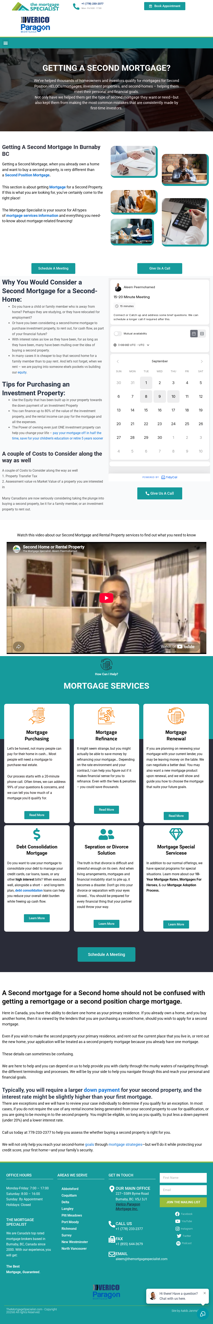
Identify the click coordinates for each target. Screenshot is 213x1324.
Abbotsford (70, 1189)
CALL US (124, 1223)
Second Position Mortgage (27, 175)
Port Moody (70, 1222)
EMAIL (122, 1253)
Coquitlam (69, 1195)
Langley (67, 1209)
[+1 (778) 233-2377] (76, 6)
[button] (5, 42)
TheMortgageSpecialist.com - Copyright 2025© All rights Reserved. (31, 1311)
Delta (65, 1202)
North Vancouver (74, 1249)
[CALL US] (112, 1224)
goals (89, 1144)
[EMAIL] (112, 1254)
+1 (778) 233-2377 (92, 3)
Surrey (67, 1235)
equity (22, 372)
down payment (102, 1090)
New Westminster (75, 1242)
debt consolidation (29, 890)
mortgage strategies (125, 1144)
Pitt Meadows (72, 1215)
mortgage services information (32, 215)
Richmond (69, 1229)
